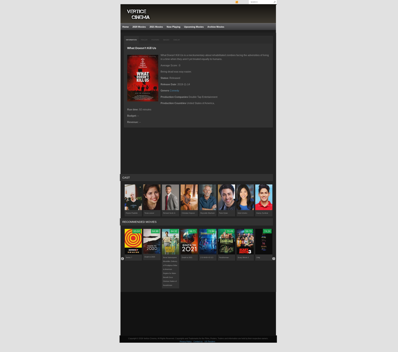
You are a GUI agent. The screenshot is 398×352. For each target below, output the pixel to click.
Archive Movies (215, 26)
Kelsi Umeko (242, 213)
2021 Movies (156, 26)
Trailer (144, 40)
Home (125, 26)
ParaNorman (224, 257)
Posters (155, 40)
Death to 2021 (187, 257)
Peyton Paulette (132, 213)
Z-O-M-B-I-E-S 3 (206, 257)
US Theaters (210, 342)
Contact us (198, 342)
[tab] (131, 40)
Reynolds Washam (207, 213)
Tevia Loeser (149, 213)
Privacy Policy (186, 342)
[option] (133, 200)
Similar (176, 40)
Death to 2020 (149, 257)
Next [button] (273, 258)
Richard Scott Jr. (169, 213)
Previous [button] (122, 258)
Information (131, 40)
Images (166, 40)
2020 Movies (139, 26)
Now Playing (173, 26)
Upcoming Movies (194, 26)
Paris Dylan (223, 213)
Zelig (258, 257)
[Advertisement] (198, 313)
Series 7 (129, 257)
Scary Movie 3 (243, 257)
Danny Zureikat (262, 213)
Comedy (174, 90)
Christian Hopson (188, 213)
